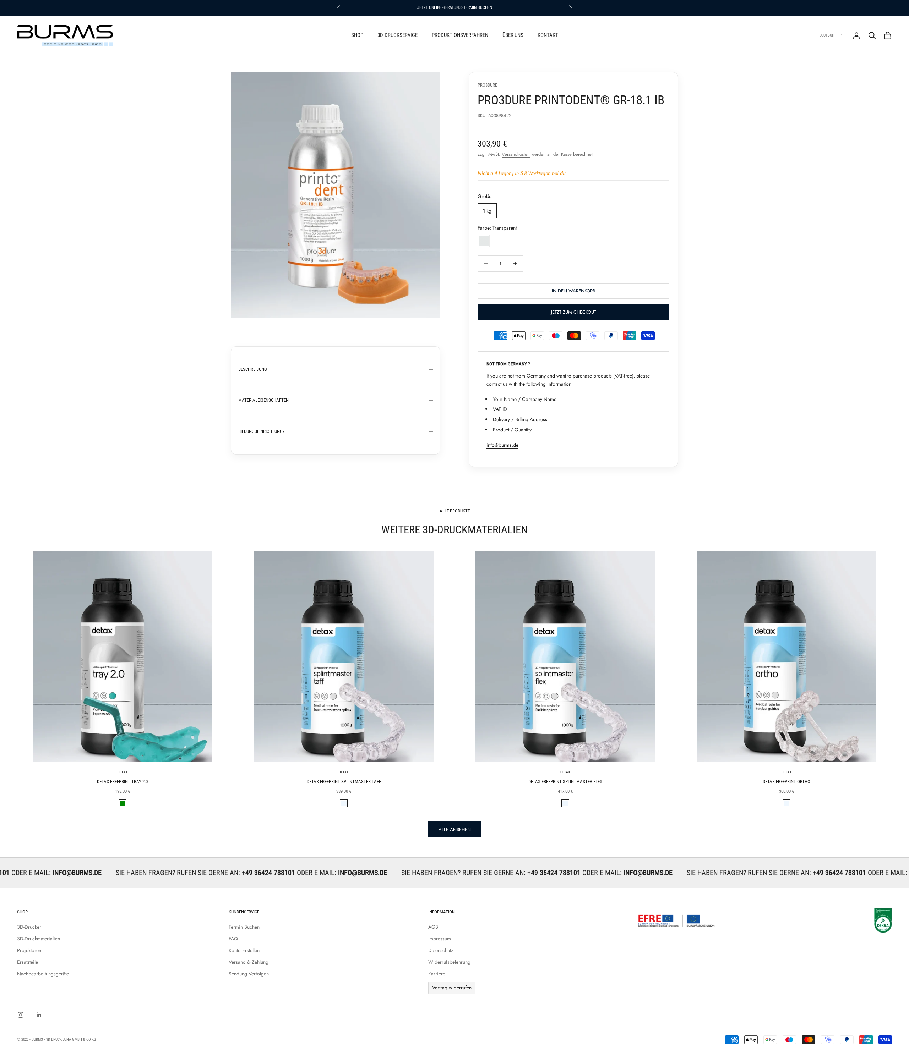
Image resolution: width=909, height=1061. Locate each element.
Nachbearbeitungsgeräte (43, 973)
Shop (357, 35)
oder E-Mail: (254, 872)
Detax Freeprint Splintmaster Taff (344, 781)
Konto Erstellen (244, 950)
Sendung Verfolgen (249, 973)
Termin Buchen (244, 926)
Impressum (439, 938)
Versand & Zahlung (248, 962)
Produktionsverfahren (460, 35)
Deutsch (827, 35)
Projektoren (29, 950)
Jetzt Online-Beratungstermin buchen (454, 7)
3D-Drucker (29, 926)
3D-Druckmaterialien (38, 938)
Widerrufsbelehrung (449, 962)
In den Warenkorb (573, 290)
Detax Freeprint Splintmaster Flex (565, 781)
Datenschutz (440, 950)
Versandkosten (516, 154)
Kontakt (548, 35)
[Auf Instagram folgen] (20, 1014)
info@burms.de (502, 445)
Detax (122, 772)
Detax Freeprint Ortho (786, 781)
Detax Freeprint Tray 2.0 (122, 781)
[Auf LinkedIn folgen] (39, 1014)
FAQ (233, 938)
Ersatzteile (27, 962)
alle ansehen (455, 829)
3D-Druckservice (397, 35)
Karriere (436, 973)
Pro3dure (487, 85)
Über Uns (512, 35)
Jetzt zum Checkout (573, 312)
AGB (433, 926)
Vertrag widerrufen (452, 987)
